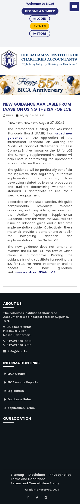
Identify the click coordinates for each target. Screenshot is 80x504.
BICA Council (16, 374)
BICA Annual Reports (22, 382)
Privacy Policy (60, 475)
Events (40, 26)
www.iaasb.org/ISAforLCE (35, 272)
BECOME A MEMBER (40, 11)
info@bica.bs (18, 351)
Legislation (15, 391)
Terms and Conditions (28, 479)
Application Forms (21, 408)
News (9, 115)
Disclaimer (36, 475)
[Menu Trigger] (74, 6)
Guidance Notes (19, 399)
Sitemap (17, 475)
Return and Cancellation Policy (35, 483)
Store (41, 33)
